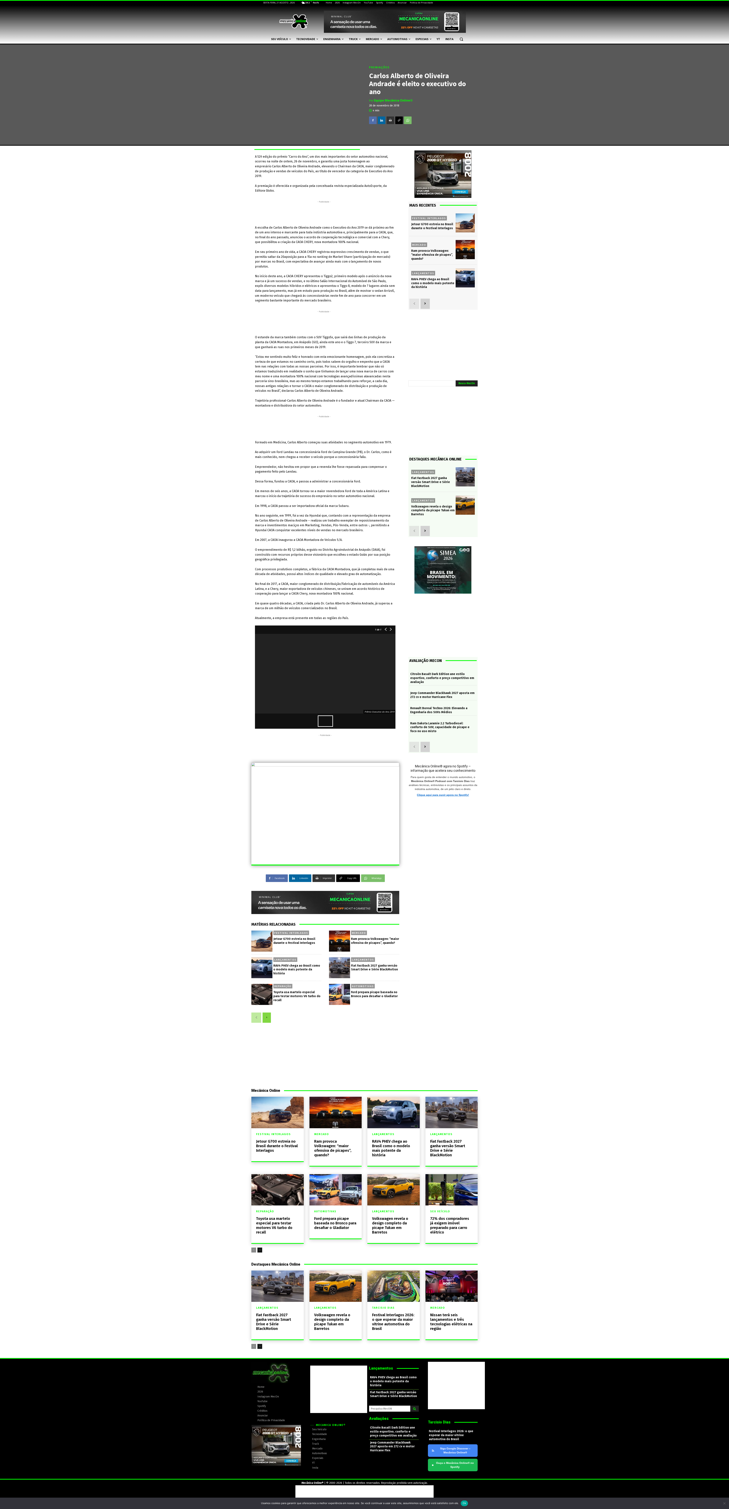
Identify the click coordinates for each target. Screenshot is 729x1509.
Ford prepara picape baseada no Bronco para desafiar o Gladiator (374, 994)
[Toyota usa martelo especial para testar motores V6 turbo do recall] (261, 994)
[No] (724, 1503)
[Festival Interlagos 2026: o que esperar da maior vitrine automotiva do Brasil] (393, 1286)
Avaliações (379, 1418)
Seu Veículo (440, 1211)
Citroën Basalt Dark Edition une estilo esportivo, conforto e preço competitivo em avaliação (442, 678)
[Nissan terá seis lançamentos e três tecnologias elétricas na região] (451, 1286)
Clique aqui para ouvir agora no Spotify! (443, 794)
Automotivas (363, 986)
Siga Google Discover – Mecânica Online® (455, 1450)
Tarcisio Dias (383, 1308)
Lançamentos (285, 959)
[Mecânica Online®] (293, 21)
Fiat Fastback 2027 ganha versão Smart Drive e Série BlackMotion (430, 482)
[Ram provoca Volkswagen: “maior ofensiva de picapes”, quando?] (339, 941)
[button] (461, 39)
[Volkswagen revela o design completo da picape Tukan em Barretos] (465, 505)
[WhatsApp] (408, 120)
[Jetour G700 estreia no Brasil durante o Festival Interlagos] (261, 941)
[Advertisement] (324, 212)
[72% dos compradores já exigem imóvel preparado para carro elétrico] (451, 1189)
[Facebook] (373, 120)
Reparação (282, 986)
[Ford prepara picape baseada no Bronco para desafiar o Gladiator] (339, 994)
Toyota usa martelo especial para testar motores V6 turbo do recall (296, 996)
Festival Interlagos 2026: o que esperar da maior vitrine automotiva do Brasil (393, 1322)
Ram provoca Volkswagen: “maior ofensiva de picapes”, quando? (432, 254)
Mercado (359, 933)
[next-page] (267, 1018)
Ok (464, 1503)
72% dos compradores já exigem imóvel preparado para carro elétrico (449, 1225)
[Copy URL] (399, 120)
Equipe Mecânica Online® (393, 100)
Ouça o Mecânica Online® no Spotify (453, 1464)
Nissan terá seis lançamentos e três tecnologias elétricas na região (451, 1322)
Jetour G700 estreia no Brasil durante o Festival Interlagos (277, 1146)
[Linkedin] (381, 120)
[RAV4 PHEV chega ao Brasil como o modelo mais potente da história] (261, 967)
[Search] (414, 1409)
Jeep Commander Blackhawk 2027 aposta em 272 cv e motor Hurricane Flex (442, 695)
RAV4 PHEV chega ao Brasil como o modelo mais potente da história (296, 969)
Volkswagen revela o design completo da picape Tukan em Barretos (433, 510)
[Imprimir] (390, 120)
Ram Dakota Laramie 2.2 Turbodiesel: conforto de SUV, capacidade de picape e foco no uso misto (439, 727)
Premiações (379, 67)
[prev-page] (256, 1018)
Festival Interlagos (291, 933)
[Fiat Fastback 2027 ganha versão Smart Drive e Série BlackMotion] (339, 967)
